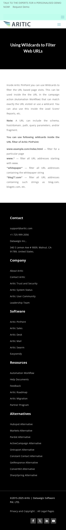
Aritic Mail (15, 341)
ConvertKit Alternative (22, 469)
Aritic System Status (21, 289)
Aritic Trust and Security (23, 283)
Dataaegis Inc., (18, 241)
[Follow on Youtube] (53, 521)
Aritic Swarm (17, 347)
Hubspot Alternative (21, 424)
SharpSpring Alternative (23, 475)
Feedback (15, 385)
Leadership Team (20, 302)
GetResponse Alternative (24, 462)
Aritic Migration (19, 398)
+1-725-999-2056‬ (19, 234)
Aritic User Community (23, 296)
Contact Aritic (17, 277)
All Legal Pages (45, 511)
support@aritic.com (21, 228)
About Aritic (16, 270)
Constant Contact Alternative (26, 456)
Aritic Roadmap (18, 392)
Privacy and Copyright (22, 511)
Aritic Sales (16, 328)
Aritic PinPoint (18, 321)
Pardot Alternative (20, 437)
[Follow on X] (40, 521)
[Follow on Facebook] (33, 521)
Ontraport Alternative (22, 449)
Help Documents (19, 379)
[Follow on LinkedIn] (46, 521)
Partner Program (19, 404)
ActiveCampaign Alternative (25, 443)
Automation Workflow (22, 373)
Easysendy (16, 353)
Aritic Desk (16, 334)
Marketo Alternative (21, 430)
